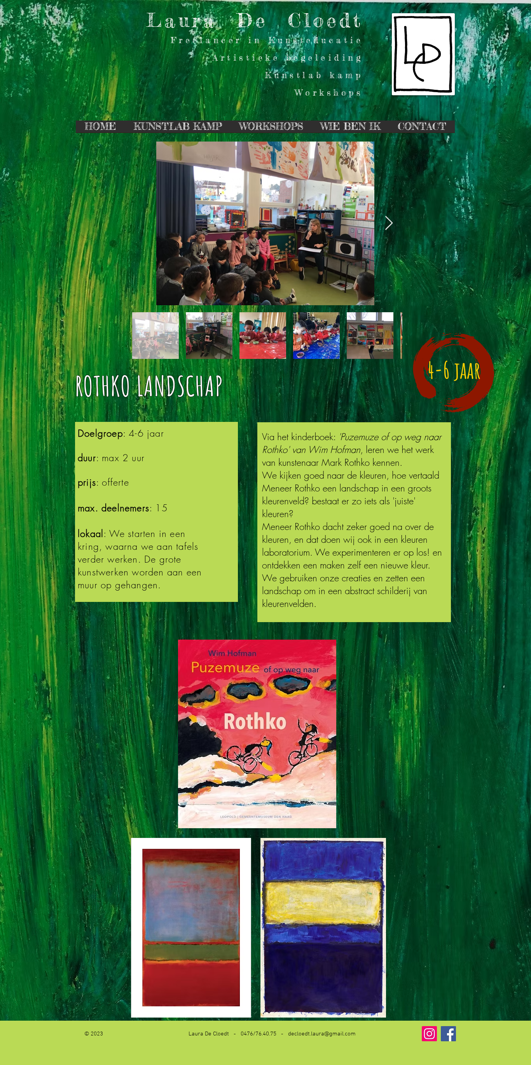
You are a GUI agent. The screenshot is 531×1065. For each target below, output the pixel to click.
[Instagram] (429, 1033)
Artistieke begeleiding (288, 57)
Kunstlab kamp (314, 75)
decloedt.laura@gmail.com (322, 1033)
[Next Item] (388, 223)
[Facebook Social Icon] (448, 1033)
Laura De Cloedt (254, 20)
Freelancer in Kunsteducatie (267, 40)
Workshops (329, 92)
